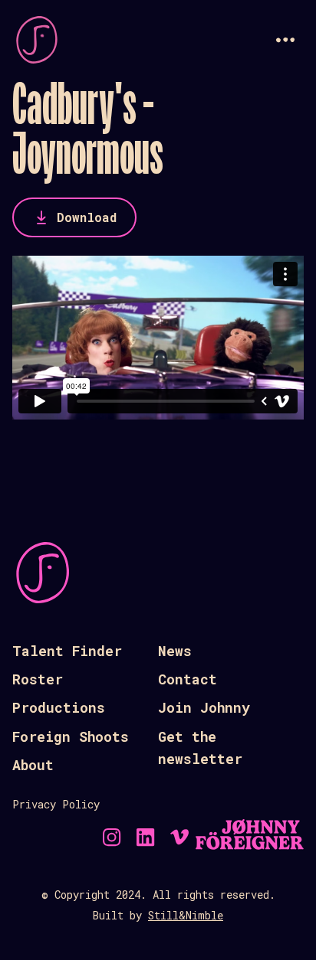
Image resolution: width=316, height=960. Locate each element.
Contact (187, 679)
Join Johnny (204, 707)
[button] (285, 39)
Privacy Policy (56, 804)
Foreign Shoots (70, 736)
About (33, 765)
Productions (58, 707)
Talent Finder (67, 651)
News (175, 651)
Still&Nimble (185, 915)
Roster (37, 679)
